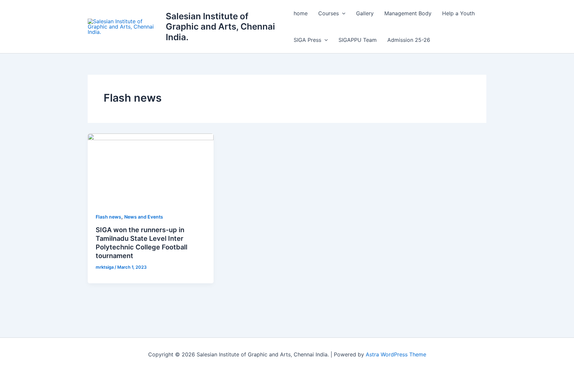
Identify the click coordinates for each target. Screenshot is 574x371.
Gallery (365, 13)
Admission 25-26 (408, 40)
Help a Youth (458, 13)
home (301, 13)
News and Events (143, 217)
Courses (328, 13)
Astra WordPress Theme (396, 354)
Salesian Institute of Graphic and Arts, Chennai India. (220, 26)
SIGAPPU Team (357, 40)
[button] (342, 13)
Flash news (108, 217)
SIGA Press (307, 40)
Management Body (407, 13)
